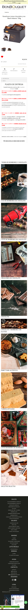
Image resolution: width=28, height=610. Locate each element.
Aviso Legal (14, 587)
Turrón (14, 538)
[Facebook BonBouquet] (13, 580)
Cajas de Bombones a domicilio (14, 501)
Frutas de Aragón (14, 543)
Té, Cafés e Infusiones (14, 555)
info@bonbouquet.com (14, 574)
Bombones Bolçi (14, 515)
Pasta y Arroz (14, 529)
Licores (14, 553)
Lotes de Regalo (14, 549)
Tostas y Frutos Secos (14, 531)
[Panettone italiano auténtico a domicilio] (14, 351)
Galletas (14, 508)
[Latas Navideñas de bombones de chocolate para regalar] (14, 429)
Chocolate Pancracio (14, 518)
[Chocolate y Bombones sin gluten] (14, 324)
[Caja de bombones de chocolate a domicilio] (14, 182)
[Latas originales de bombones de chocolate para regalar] (14, 220)
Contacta (14, 569)
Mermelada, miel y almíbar (14, 510)
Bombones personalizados (14, 513)
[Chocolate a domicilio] (14, 298)
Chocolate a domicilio (14, 505)
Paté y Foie (14, 524)
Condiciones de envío (14, 561)
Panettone (14, 539)
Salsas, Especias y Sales (14, 526)
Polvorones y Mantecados (14, 541)
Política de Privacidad (14, 588)
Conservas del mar (14, 523)
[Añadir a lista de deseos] (14, 56)
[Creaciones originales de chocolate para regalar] (14, 259)
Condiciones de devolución (14, 563)
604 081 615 (14, 571)
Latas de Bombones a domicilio (14, 503)
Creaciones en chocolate (14, 506)
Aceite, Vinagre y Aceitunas (14, 528)
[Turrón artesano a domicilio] (14, 390)
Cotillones (14, 544)
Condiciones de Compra (14, 590)
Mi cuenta (14, 565)
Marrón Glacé (14, 511)
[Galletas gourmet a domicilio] (14, 467)
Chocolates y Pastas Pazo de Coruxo (14, 516)
